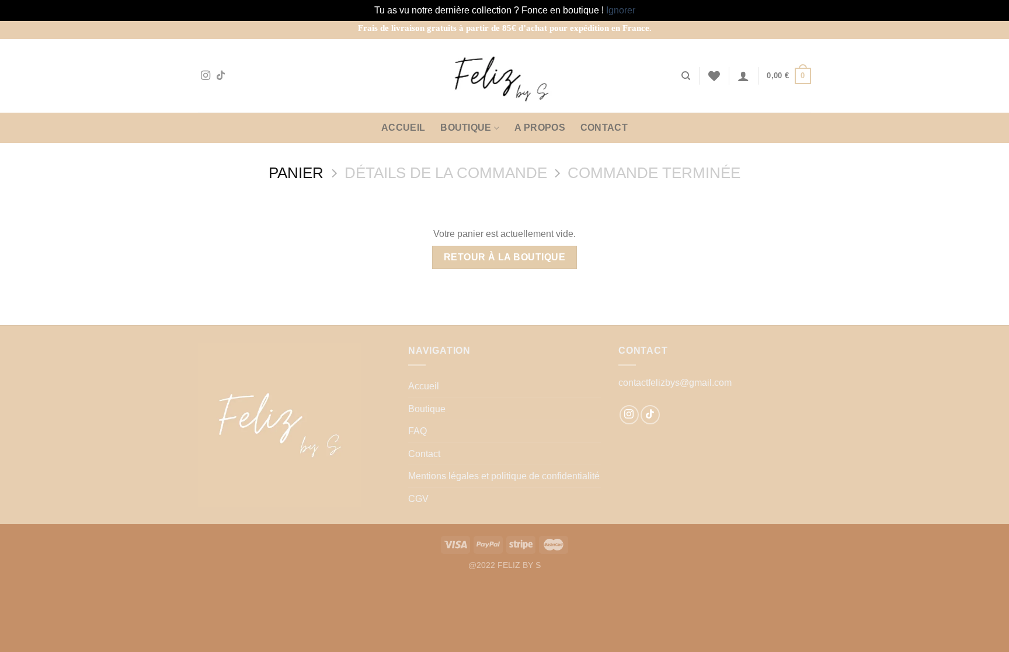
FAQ (417, 431)
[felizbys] (504, 76)
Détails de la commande (446, 173)
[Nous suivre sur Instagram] (205, 76)
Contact (604, 128)
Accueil (403, 128)
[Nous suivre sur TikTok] (220, 76)
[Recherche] (685, 76)
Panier (296, 173)
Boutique (466, 128)
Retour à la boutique (504, 257)
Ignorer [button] (620, 10)
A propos (539, 128)
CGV (418, 499)
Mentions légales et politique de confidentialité (504, 476)
